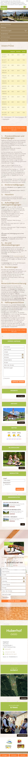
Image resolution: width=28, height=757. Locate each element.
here (4, 3)
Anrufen (23, 755)
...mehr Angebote (20, 396)
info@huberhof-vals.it (10, 654)
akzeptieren (8, 484)
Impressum (12, 753)
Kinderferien (4, 34)
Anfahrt (8, 649)
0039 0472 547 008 (15, 563)
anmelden (19, 489)
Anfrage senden (18, 382)
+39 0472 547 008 (10, 652)
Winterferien (4, 40)
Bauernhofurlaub (6, 24)
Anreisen (13, 755)
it (26, 7)
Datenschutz (19, 753)
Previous (5, 16)
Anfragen (4, 755)
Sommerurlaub (5, 37)
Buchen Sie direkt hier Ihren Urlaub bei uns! (14, 129)
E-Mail (4, 478)
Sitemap (25, 753)
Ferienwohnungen (6, 30)
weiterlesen (12, 506)
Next (23, 16)
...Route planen (21, 422)
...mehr (22, 524)
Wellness (3, 27)
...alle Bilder (21, 468)
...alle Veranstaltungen (22, 735)
